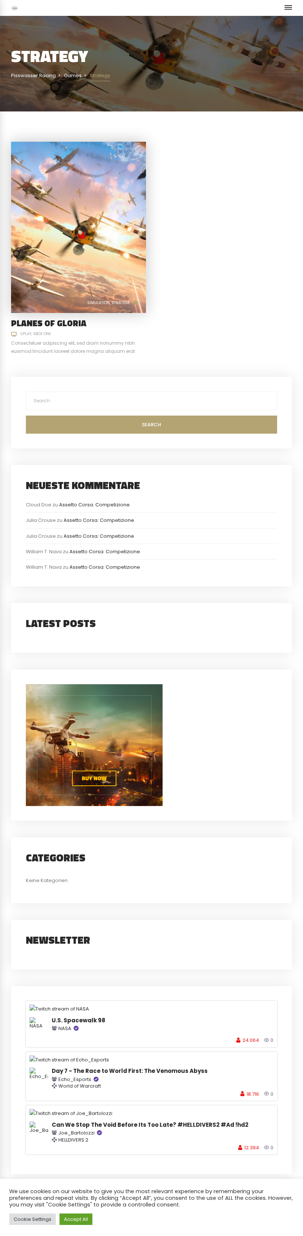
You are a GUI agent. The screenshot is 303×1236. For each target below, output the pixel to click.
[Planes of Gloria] (78, 226)
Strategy (121, 302)
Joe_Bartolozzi (76, 1132)
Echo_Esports (74, 1079)
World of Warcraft (79, 1086)
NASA (64, 1028)
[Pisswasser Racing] (14, 7)
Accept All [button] (76, 1219)
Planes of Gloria (48, 323)
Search (151, 424)
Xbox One (42, 333)
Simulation (98, 302)
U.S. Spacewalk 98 (78, 1020)
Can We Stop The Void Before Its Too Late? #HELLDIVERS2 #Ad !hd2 (150, 1125)
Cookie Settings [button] (32, 1219)
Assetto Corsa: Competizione (94, 504)
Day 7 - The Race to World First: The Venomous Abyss (130, 1071)
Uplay (25, 333)
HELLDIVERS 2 (73, 1139)
